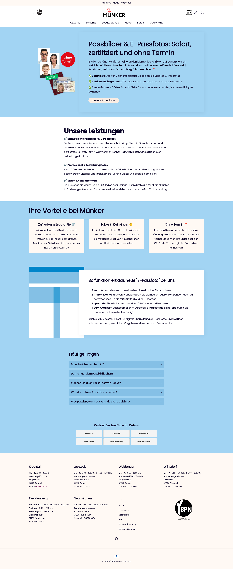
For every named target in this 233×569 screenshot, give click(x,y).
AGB (120, 519)
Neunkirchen (143, 441)
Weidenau (144, 433)
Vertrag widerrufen (127, 529)
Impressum (124, 510)
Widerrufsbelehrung (127, 524)
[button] (32, 12)
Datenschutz (124, 514)
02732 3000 (41, 486)
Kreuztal (89, 433)
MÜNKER (112, 561)
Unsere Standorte (103, 100)
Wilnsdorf (89, 441)
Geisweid (116, 433)
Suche (121, 505)
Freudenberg (116, 441)
